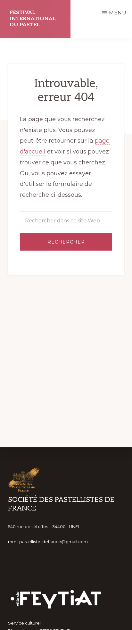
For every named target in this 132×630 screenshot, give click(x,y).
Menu (118, 13)
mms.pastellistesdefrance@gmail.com (48, 541)
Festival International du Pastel (33, 19)
